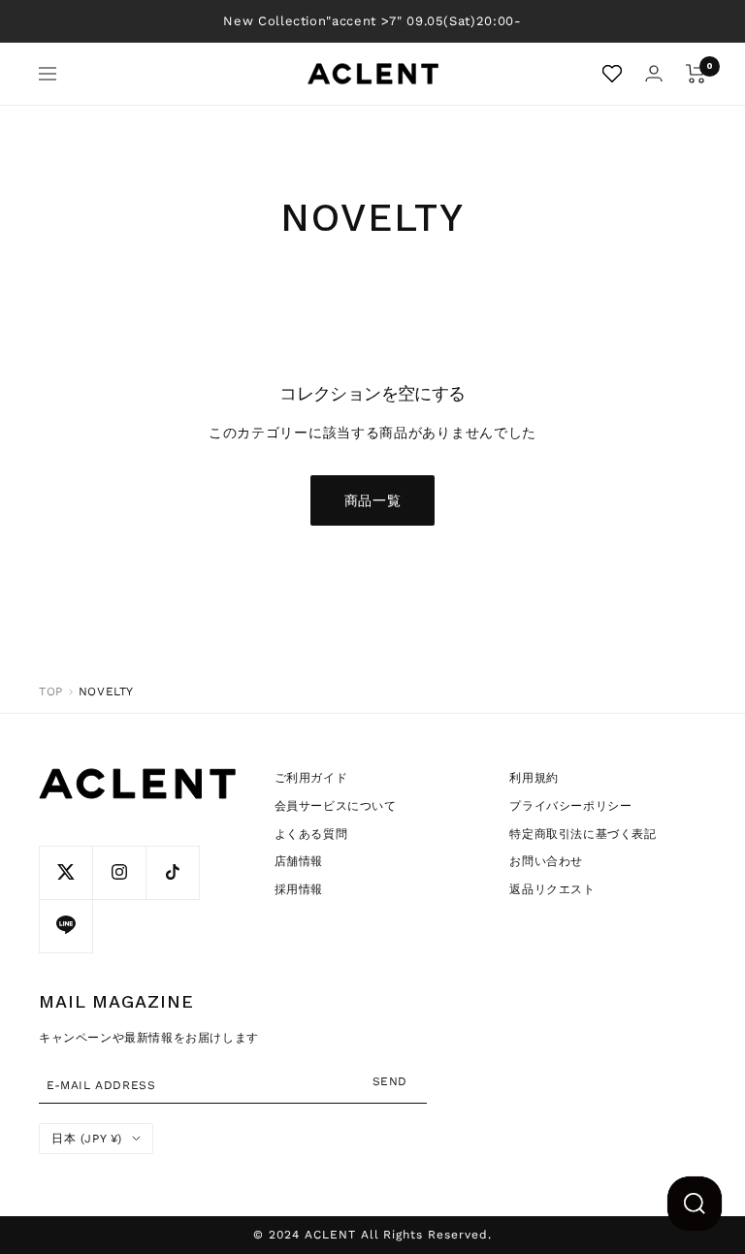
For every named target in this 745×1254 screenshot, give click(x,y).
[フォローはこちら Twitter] (65, 872)
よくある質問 (311, 834)
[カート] (696, 73)
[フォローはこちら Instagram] (119, 872)
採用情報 (299, 889)
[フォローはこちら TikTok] (172, 872)
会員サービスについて (336, 806)
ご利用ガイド (311, 778)
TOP (51, 691)
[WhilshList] (612, 73)
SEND (389, 1081)
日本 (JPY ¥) (86, 1138)
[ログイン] (654, 73)
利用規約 (533, 778)
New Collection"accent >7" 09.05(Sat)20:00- (372, 21)
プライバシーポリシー (570, 806)
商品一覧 (373, 500)
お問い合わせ (546, 861)
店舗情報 (299, 861)
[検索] (694, 1203)
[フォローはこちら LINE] (65, 925)
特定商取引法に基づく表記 (582, 834)
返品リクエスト (552, 889)
